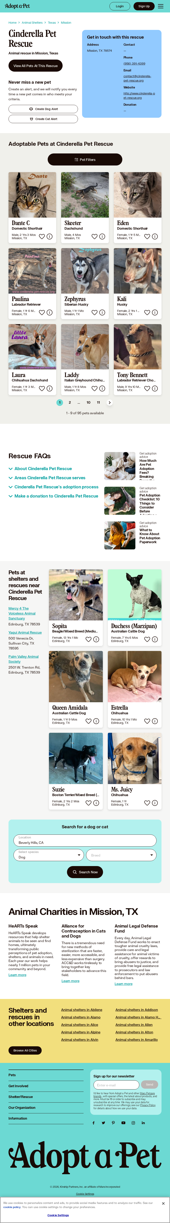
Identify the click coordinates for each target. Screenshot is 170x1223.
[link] (35, 66)
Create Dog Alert (46, 109)
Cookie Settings (85, 1193)
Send (149, 1084)
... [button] (79, 403)
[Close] (163, 1203)
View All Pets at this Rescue (35, 66)
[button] (110, 402)
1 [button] (60, 403)
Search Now (88, 872)
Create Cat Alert (46, 119)
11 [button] (98, 403)
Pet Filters (88, 160)
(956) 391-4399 (134, 63)
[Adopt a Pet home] (17, 6)
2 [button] (70, 403)
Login (120, 6)
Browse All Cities (25, 1050)
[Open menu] (160, 6)
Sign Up (144, 6)
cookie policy (12, 1207)
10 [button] (88, 403)
